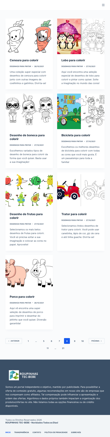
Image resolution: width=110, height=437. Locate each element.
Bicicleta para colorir (75, 135)
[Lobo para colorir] (81, 36)
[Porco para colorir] (29, 273)
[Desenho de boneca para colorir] (29, 111)
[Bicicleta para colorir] (81, 111)
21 (63, 348)
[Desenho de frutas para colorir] (29, 190)
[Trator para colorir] (81, 190)
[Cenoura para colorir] (29, 36)
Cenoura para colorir (24, 60)
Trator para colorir (74, 214)
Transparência (21, 432)
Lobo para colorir (73, 60)
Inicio (8, 432)
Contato (37, 432)
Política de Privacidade (56, 432)
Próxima (95, 341)
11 (48, 348)
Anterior (15, 341)
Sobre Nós (76, 432)
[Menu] (103, 5)
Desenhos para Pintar (20, 66)
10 (82, 341)
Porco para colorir (22, 296)
